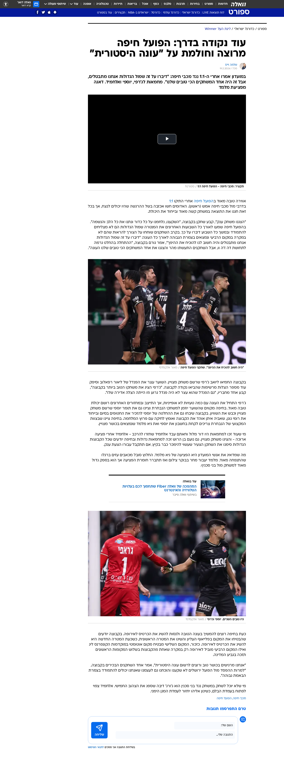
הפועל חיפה (204, 201)
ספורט (209, 4)
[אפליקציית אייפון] (49, 12)
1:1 (171, 201)
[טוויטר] (43, 12)
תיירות (118, 4)
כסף (156, 4)
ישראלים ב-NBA (138, 12)
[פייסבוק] (37, 12)
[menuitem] (220, 4)
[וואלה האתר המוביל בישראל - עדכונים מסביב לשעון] (238, 4)
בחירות (195, 4)
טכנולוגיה (102, 4)
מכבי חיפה (239, 698)
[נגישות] (5, 4)
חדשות (223, 4)
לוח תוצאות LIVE (213, 12)
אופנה (87, 4)
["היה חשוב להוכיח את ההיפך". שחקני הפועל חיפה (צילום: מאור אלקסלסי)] (167, 315)
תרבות (180, 4)
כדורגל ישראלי (191, 12)
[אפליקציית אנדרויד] (55, 12)
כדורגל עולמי (171, 12)
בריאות (132, 4)
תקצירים (120, 12)
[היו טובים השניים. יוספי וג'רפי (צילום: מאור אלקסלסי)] (167, 567)
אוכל (145, 4)
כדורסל (155, 12)
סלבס (167, 4)
